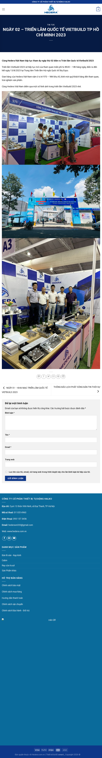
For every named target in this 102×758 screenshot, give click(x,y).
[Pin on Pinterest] (58, 376)
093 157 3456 (20, 519)
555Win (84, 754)
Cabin (4, 560)
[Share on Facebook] (43, 376)
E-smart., (60, 754)
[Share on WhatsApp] (39, 376)
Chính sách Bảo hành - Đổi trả (15, 610)
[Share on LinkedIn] (63, 376)
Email (8, 447)
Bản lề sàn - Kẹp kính (11, 555)
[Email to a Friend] (53, 376)
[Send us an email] (9, 538)
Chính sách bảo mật (11, 585)
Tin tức (51, 25)
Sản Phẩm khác (9, 570)
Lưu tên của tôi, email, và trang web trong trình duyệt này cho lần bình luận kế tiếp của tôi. (49, 472)
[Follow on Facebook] (4, 538)
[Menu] (3, 9)
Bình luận (10, 413)
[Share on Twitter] (48, 376)
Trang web (9, 459)
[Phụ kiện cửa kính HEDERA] (51, 9)
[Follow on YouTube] (14, 538)
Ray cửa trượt (8, 565)
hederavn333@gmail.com (20, 525)
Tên (7, 435)
